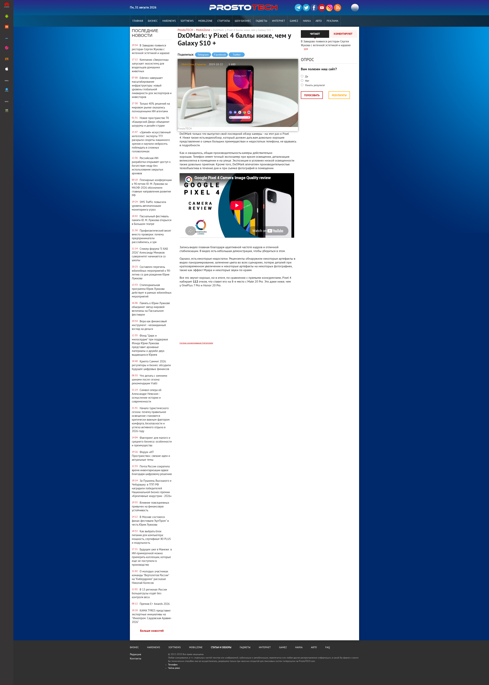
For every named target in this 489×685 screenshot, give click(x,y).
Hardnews (169, 21)
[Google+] (330, 7)
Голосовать (312, 95)
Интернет (278, 21)
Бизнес (153, 21)
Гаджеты (261, 21)
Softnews (187, 21)
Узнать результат (314, 85)
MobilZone (205, 21)
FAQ (327, 647)
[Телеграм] (298, 7)
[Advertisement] (238, 317)
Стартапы (223, 21)
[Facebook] (314, 7)
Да (306, 76)
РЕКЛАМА (332, 21)
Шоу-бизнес (243, 21)
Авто (319, 21)
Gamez (294, 21)
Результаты (339, 95)
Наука (307, 21)
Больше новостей (152, 631)
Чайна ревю (174, 668)
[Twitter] (306, 7)
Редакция (135, 654)
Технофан (172, 664)
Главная (137, 21)
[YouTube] (322, 7)
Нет (306, 81)
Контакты (135, 658)
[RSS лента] (337, 7)
